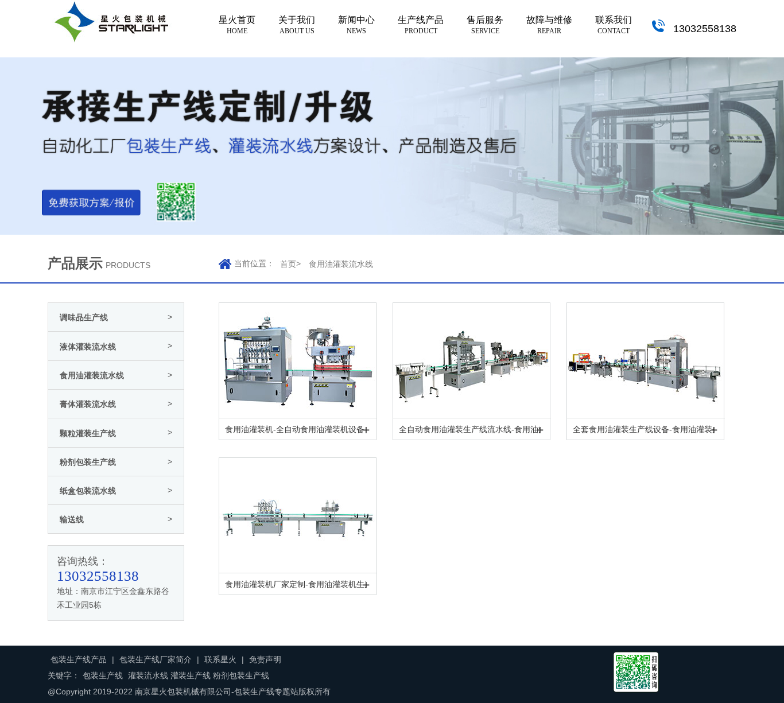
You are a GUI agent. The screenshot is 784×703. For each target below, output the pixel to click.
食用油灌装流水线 (341, 264)
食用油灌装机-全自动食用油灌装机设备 (294, 429)
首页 (288, 264)
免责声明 (265, 659)
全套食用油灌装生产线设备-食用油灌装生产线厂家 (643, 429)
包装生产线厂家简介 (155, 659)
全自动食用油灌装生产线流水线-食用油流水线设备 (469, 429)
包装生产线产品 (79, 659)
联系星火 (220, 659)
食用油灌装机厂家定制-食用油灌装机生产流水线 (295, 584)
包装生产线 (103, 675)
